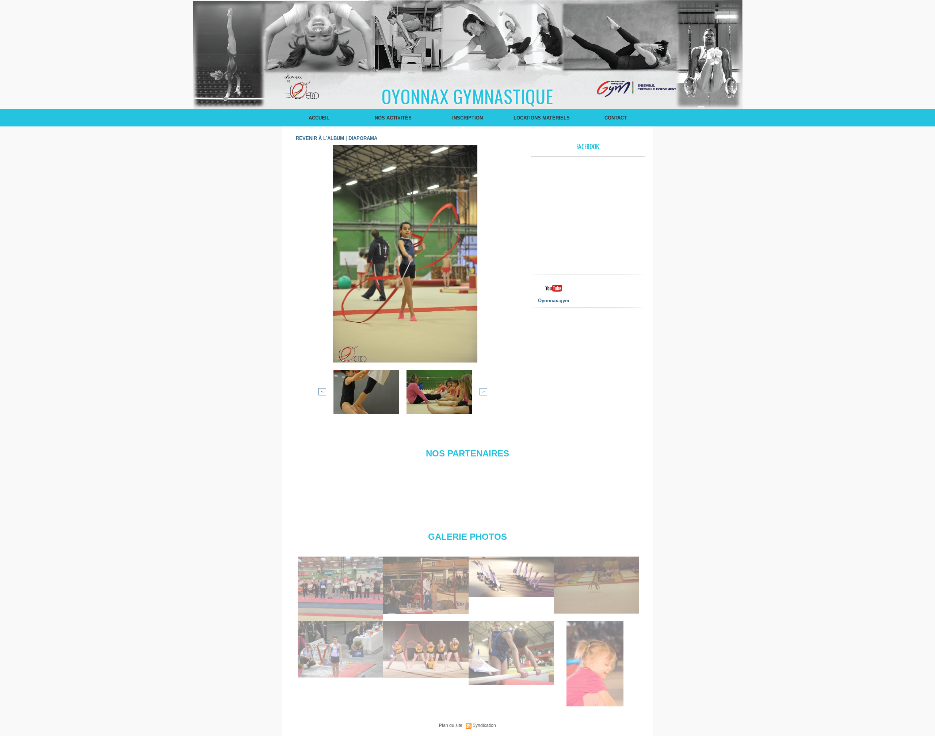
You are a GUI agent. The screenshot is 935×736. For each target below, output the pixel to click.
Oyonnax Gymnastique (467, 95)
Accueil (319, 118)
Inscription (467, 118)
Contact (615, 118)
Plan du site (450, 725)
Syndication (484, 725)
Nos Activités (393, 118)
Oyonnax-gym (553, 300)
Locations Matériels (542, 118)
